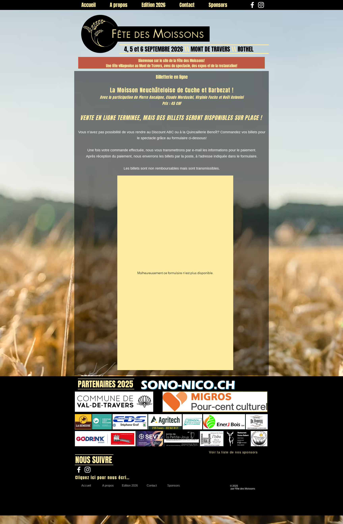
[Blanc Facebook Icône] (252, 5)
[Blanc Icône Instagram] (261, 5)
